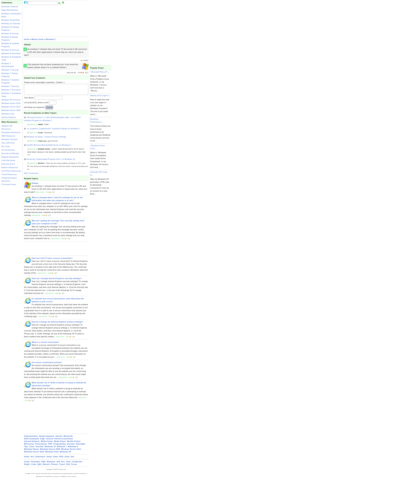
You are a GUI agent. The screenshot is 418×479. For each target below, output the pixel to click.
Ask (72, 457)
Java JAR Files (8, 143)
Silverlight (80, 444)
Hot (32, 457)
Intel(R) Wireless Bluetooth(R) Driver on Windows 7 (49, 145)
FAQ (68, 464)
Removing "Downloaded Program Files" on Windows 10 (50, 159)
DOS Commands (31, 439)
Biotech (46, 464)
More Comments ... (32, 173)
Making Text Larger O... (100, 95)
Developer (35, 462)
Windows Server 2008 (11, 110)
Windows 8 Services (10, 50)
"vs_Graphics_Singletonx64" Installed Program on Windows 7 (53, 129)
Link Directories (8, 160)
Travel (62, 464)
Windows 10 (50, 446)
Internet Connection (63, 439)
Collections (40, 457)
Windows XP (65, 452)
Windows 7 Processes (11, 90)
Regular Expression (10, 157)
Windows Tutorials (9, 139)
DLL (63, 462)
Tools (31, 446)
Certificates (77, 462)
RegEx (27, 464)
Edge (42, 439)
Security (71, 444)
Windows (51, 462)
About (49, 457)
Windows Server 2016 (11, 103)
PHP (50, 444)
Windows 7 (51, 39)
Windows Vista (7, 114)
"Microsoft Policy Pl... (99, 72)
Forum (74, 464)
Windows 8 (73, 446)
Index (55, 457)
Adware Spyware (46, 436)
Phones (54, 464)
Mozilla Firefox (74, 441)
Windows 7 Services (10, 86)
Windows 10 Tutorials (10, 23)
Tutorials (39, 446)
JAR (58, 462)
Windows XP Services (11, 100)
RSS (61, 457)
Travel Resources (9, 174)
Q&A (39, 464)
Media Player (60, 441)
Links (33, 464)
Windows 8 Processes (11, 53)
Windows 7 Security (10, 70)
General (49, 439)
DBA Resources (8, 136)
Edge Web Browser (9, 10)
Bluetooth (68, 436)
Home (26, 39)
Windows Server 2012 (11, 107)
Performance (41, 444)
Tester (27, 462)
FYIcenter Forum (8, 184)
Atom (67, 457)
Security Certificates (10, 153)
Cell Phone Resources (11, 171)
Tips (26, 446)
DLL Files (5, 146)
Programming (59, 444)
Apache (58, 436)
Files (68, 462)
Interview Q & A (8, 164)
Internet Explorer (8, 117)
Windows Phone (31, 449)
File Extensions (8, 150)
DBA (43, 462)
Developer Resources (10, 132)
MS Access (29, 444)
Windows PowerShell (10, 20)
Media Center (38, 39)
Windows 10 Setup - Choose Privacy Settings (46, 137)
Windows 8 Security (10, 33)
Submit (49, 107)
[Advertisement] (12, 219)
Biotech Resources (9, 167)
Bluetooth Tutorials (9, 7)
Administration (31, 436)
